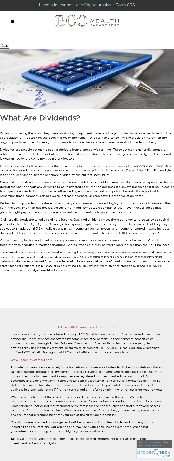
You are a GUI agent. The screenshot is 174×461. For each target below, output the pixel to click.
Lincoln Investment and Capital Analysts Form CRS (87, 5)
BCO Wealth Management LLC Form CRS (87, 327)
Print (5, 45)
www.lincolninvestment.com (31, 359)
